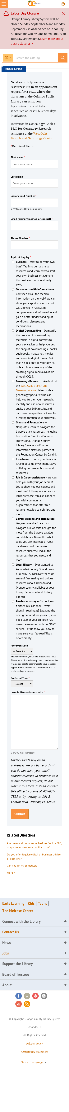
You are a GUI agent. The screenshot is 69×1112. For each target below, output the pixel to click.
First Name (18, 157)
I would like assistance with (28, 692)
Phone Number (20, 238)
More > (11, 872)
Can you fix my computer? (22, 865)
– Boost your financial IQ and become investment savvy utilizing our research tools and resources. (36, 466)
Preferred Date (20, 645)
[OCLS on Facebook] (18, 996)
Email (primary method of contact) (32, 219)
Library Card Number (23, 196)
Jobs (5, 953)
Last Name (17, 176)
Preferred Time (20, 678)
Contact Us (10, 932)
